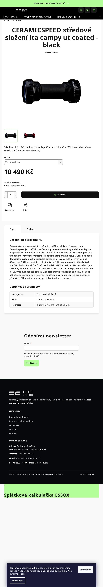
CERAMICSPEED (50, 53)
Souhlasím (84, 569)
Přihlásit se (30, 363)
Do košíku (60, 194)
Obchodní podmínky (19, 417)
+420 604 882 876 (25, 453)
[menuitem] (10, 17)
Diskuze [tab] (30, 229)
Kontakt (13, 433)
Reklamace (14, 425)
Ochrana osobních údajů (21, 421)
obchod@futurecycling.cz (28, 458)
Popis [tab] (11, 229)
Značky (12, 429)
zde (21, 573)
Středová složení (45, 294)
